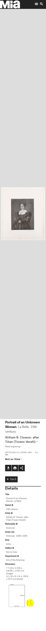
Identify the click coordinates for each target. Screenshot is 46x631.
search (41, 4)
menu (36, 4)
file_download (8, 468)
